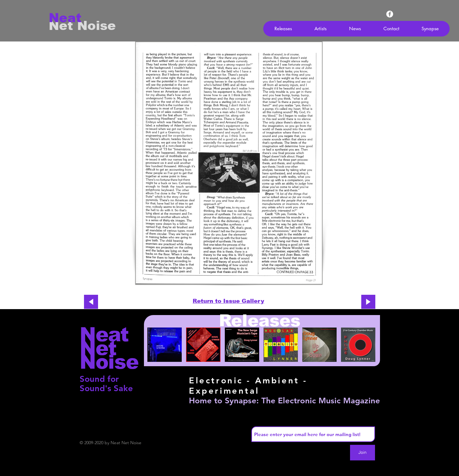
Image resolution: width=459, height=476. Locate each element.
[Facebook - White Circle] (389, 14)
